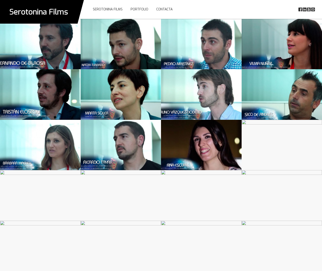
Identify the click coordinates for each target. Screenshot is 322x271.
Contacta (164, 9)
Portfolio (139, 9)
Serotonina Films (38, 12)
